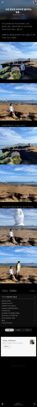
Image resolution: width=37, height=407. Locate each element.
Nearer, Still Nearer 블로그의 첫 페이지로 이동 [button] (18, 2)
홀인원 (3, 320)
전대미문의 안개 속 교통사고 (9, 306)
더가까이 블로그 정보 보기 (34, 2)
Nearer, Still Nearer (9, 341)
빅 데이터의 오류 (6, 311)
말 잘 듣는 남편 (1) (6, 301)
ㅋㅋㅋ (23, 14)
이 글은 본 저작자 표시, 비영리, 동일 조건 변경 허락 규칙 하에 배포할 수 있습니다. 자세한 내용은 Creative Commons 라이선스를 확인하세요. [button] (33, 290)
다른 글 (27, 330)
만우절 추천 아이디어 (7, 303)
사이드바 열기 (2, 2)
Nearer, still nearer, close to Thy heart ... (13, 343)
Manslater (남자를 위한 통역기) (10, 308)
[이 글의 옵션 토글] (7, 290)
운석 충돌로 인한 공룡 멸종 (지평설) (11, 313)
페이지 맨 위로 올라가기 (34, 404)
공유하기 (18, 330)
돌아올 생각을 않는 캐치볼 (8, 318)
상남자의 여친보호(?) (7, 323)
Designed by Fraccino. (18, 404)
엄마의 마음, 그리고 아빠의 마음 (10, 315)
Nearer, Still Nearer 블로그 (2, 404)
